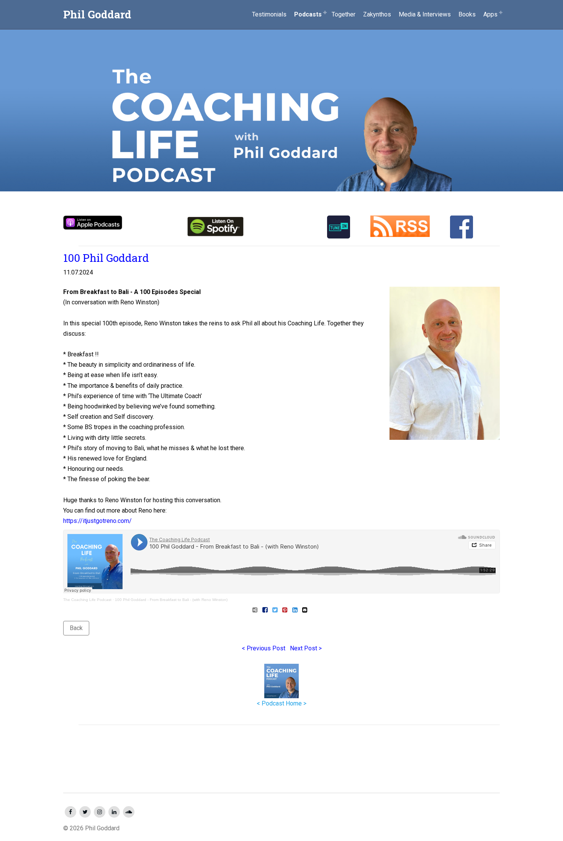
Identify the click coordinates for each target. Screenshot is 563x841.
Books (467, 14)
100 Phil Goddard (106, 258)
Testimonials (269, 14)
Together (343, 14)
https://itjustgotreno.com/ (97, 520)
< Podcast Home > (281, 703)
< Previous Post (263, 648)
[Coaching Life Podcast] (281, 96)
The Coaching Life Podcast (87, 600)
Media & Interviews (425, 14)
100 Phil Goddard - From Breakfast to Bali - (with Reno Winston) (171, 600)
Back (76, 628)
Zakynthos (377, 14)
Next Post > (306, 648)
